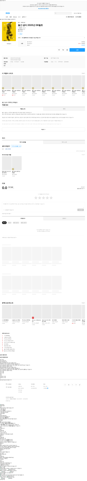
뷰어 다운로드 (21, 388)
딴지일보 (74, 321)
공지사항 (9, 387)
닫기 (3, 453)
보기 (1, 453)
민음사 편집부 (55, 321)
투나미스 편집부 (35, 323)
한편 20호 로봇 (65, 320)
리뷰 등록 (81, 209)
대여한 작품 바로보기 (12, 418)
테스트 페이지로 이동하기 (43, 8)
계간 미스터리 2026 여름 (46, 320)
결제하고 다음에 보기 (12, 442)
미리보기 (9, 43)
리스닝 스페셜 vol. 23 (36, 320)
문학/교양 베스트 (5, 333)
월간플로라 (84, 323)
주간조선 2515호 (26, 320)
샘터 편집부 (20, 29)
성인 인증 (2, 371)
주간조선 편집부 (25, 321)
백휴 (43, 323)
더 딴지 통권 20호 (76, 320)
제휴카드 (20, 386)
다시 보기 (7, 465)
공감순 (9, 222)
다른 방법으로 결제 (4, 412)
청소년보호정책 (19, 398)
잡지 (19, 22)
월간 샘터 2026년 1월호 (6, 91)
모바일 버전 (2, 479)
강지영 (49, 323)
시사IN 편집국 (5, 321)
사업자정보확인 (25, 398)
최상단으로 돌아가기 (7, 379)
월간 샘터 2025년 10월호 (36, 91)
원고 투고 (33, 386)
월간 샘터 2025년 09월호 (46, 91)
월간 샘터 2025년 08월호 (56, 91)
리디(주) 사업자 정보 (9, 397)
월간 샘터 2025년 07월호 (66, 91)
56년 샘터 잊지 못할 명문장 (6, 172)
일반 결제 (8, 448)
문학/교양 (23, 22)
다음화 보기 (2, 465)
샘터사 (19, 31)
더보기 (83, 73)
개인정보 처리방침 (13, 398)
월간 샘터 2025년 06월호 (76, 91)
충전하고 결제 (3, 448)
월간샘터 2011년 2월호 (16, 172)
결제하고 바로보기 (4, 442)
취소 (1, 374)
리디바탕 (20, 392)
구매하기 (6, 458)
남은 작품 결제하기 (4, 418)
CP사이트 (20, 390)
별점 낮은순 (24, 222)
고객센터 (9, 384)
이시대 (45, 323)
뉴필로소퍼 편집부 (16, 321)
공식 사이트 (8, 149)
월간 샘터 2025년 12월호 (16, 91)
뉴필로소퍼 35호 (16, 320)
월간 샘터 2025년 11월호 (26, 91)
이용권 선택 (2, 432)
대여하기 (2, 458)
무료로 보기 (2, 434)
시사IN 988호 (5, 320)
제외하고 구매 (3, 376)
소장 (77, 50)
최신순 (4, 222)
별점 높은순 (16, 222)
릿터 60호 (54, 320)
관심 (21, 33)
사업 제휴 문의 (34, 388)
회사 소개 (45, 386)
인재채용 (45, 388)
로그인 (77, 13)
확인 (1, 427)
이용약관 (7, 398)
